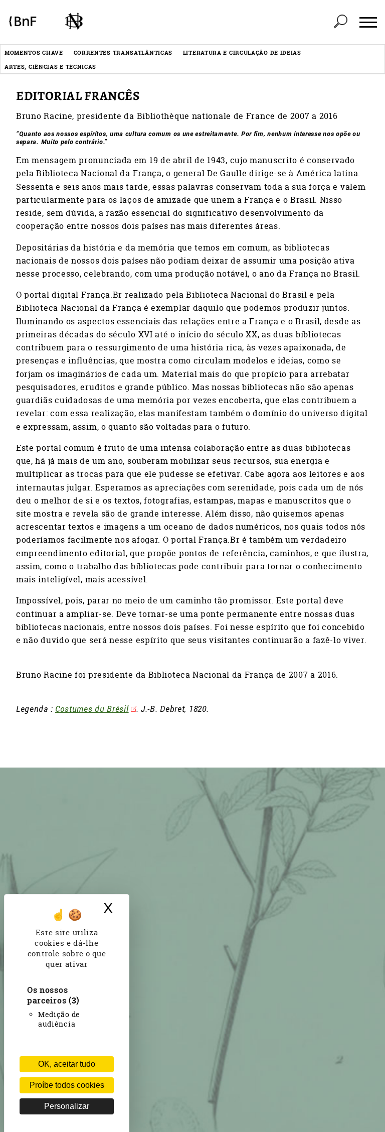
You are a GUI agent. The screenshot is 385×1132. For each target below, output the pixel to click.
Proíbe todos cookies (67, 1085)
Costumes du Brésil (92, 708)
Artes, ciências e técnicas (50, 66)
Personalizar (66, 1106)
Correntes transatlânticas (123, 52)
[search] (340, 22)
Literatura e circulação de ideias (242, 52)
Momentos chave (34, 52)
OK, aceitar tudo (66, 1064)
